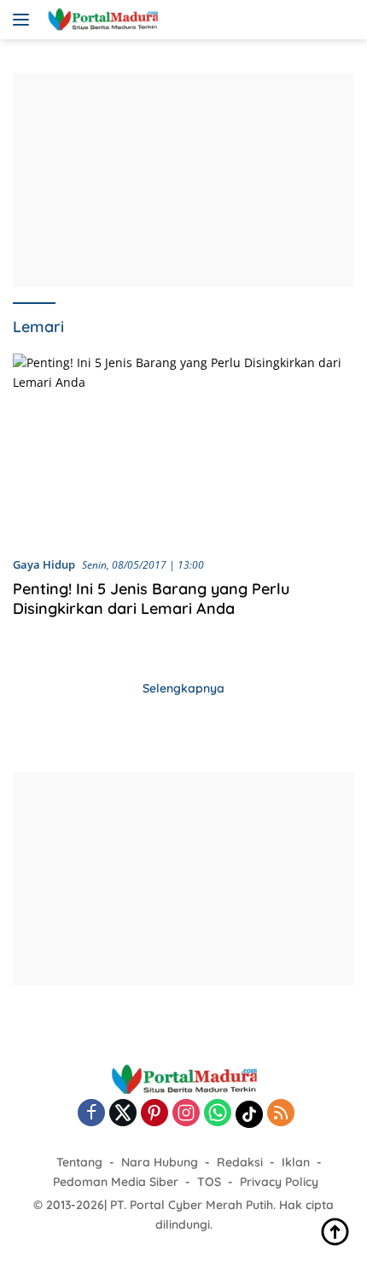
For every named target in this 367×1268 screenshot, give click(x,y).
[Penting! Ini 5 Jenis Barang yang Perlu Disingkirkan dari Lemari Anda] (183, 448)
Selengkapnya (183, 688)
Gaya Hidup (44, 564)
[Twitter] (123, 1114)
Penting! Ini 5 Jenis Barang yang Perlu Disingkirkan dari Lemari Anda (151, 598)
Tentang (79, 1162)
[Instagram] (186, 1114)
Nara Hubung (159, 1162)
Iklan (296, 1162)
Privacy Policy (279, 1181)
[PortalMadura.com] (100, 19)
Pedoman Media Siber (115, 1181)
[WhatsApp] (217, 1114)
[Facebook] (91, 1114)
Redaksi (240, 1162)
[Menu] (24, 19)
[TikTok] (249, 1114)
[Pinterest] (154, 1114)
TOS (209, 1181)
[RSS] (280, 1114)
